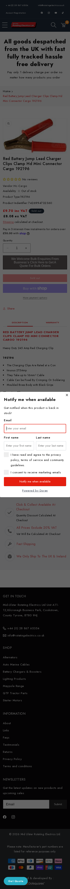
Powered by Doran (35, 490)
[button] (16, 881)
